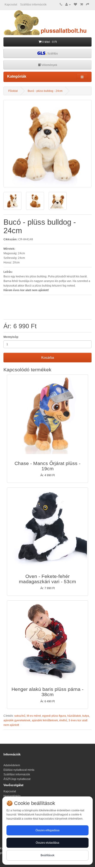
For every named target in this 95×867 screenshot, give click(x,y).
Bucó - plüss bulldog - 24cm (45, 91)
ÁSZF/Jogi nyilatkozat (16, 779)
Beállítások (47, 855)
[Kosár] (81, 4)
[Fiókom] (68, 4)
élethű (63, 720)
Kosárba (47, 357)
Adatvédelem (11, 765)
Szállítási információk (33, 4)
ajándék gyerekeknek (16, 720)
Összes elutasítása (47, 842)
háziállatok (74, 715)
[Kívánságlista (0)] (75, 4)
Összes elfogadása (47, 830)
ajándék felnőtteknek (45, 720)
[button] (47, 429)
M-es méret (34, 715)
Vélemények (49, 65)
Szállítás (52, 53)
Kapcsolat (11, 4)
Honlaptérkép (12, 796)
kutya (85, 715)
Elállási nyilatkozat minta (18, 769)
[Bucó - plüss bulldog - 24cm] (47, 143)
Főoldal (13, 91)
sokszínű (19, 715)
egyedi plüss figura (54, 715)
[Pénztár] (87, 4)
